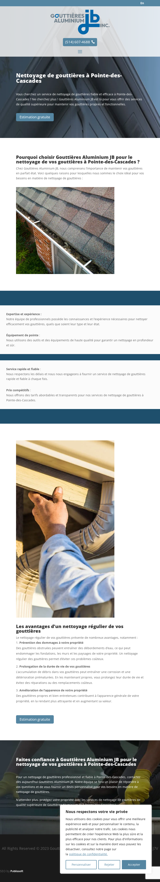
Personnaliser (81, 865)
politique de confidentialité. (88, 854)
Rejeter (109, 865)
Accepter (134, 865)
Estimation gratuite (35, 117)
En (142, 3)
